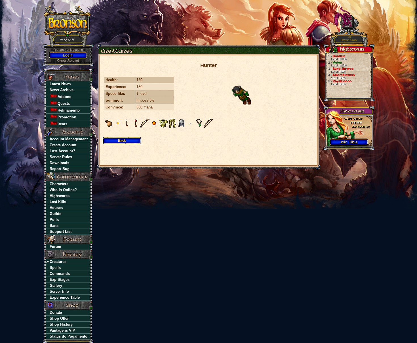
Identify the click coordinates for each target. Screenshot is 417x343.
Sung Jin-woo (340, 70)
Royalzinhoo (339, 82)
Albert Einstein (341, 76)
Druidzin (337, 57)
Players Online (349, 39)
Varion (337, 63)
